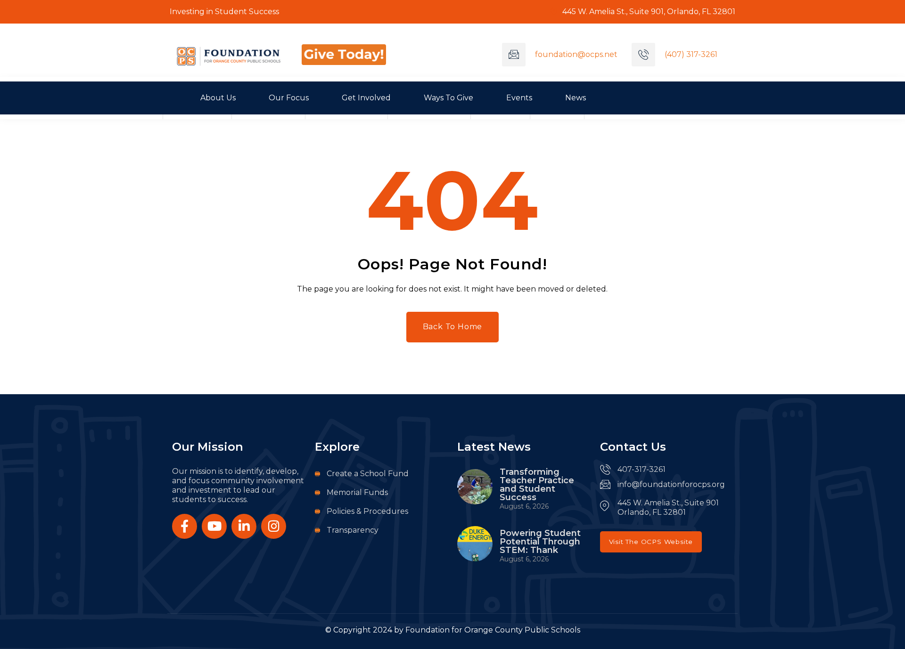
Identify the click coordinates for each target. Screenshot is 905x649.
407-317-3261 (641, 469)
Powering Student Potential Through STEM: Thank (540, 541)
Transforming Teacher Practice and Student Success (537, 485)
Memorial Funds (357, 492)
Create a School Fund (368, 473)
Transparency (352, 530)
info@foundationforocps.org (671, 484)
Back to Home (453, 326)
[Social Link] (184, 526)
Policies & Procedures (367, 511)
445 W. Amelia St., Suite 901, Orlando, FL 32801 (647, 11)
